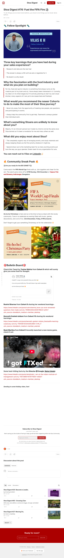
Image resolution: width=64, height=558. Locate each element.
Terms (33, 547)
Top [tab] (5, 485)
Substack (24, 554)
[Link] (1, 25)
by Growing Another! (9, 492)
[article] (32, 493)
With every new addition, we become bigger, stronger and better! (21, 503)
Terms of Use (40, 441)
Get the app (40, 550)
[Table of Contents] (2, 279)
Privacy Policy (44, 443)
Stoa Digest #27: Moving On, (14, 512)
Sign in (59, 3)
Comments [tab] (7, 465)
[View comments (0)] (10, 21)
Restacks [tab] (14, 465)
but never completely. (9, 514)
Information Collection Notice (31, 443)
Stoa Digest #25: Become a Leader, (16, 490)
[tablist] (10, 465)
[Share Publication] (44, 2)
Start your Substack (28, 550)
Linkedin (37, 154)
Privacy (29, 547)
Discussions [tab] (15, 485)
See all (7, 522)
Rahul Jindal (50, 371)
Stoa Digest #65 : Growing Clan (15, 501)
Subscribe (51, 3)
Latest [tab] (9, 485)
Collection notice (40, 547)
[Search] (41, 2)
